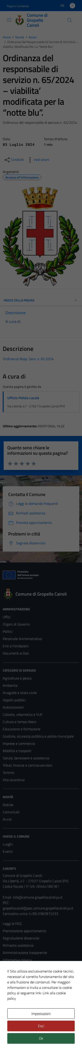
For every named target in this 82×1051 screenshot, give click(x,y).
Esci (41, 1026)
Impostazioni (41, 1013)
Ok (41, 1038)
